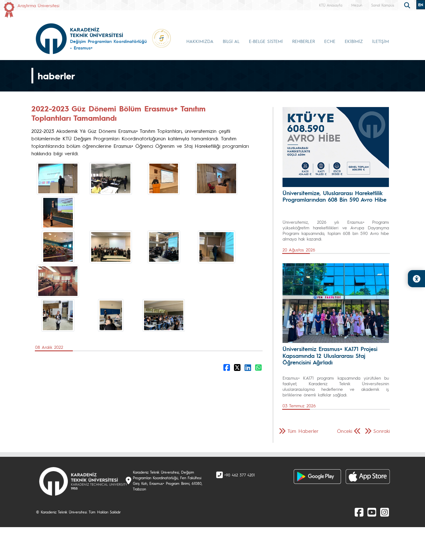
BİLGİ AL (231, 41)
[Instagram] (384, 511)
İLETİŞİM (380, 41)
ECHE (329, 41)
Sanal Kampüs (382, 4)
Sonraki (381, 431)
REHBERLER (303, 41)
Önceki (344, 431)
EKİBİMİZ (354, 41)
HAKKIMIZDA (199, 41)
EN (420, 4)
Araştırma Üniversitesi (38, 5)
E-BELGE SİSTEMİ (266, 41)
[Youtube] (371, 511)
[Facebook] (359, 511)
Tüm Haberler (303, 431)
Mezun (356, 4)
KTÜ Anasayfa (330, 4)
